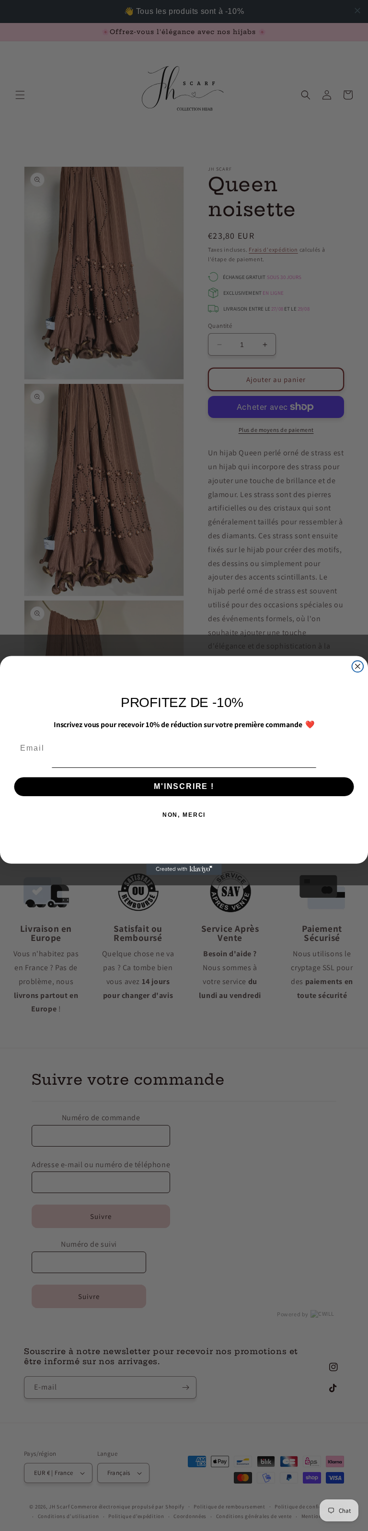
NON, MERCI (184, 815)
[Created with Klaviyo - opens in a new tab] (184, 869)
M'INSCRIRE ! (184, 787)
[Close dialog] (358, 666)
